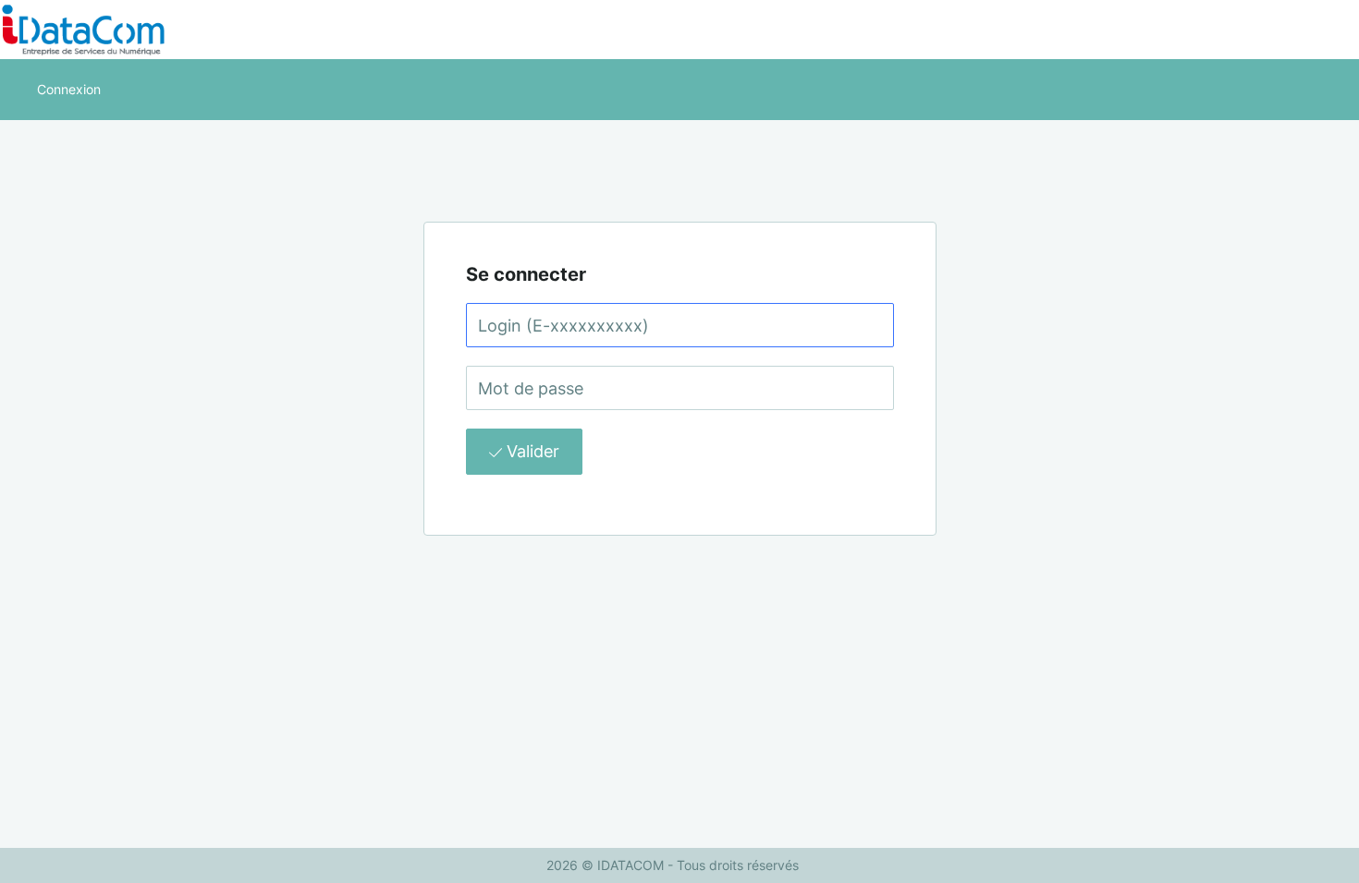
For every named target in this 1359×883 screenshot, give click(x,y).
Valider (530, 451)
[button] (69, 89)
